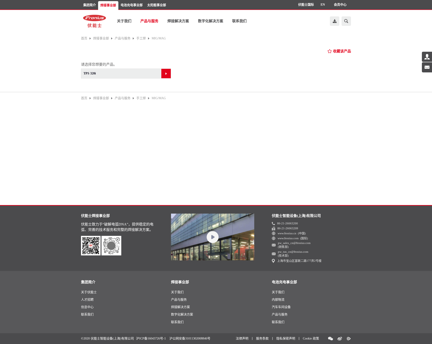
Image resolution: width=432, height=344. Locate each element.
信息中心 (87, 307)
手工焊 (141, 38)
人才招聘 (87, 299)
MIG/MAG (159, 38)
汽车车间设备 (281, 307)
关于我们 (124, 21)
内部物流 (278, 299)
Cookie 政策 (311, 338)
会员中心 (340, 4)
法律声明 (242, 338)
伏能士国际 (306, 4)
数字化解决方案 (210, 21)
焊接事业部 (108, 5)
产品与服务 (149, 21)
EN (323, 4)
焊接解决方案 (178, 21)
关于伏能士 (89, 292)
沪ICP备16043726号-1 (151, 338)
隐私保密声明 (285, 338)
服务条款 (262, 338)
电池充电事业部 (132, 5)
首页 (84, 38)
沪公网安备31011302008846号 (189, 338)
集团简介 (89, 5)
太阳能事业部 (156, 5)
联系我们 (239, 21)
